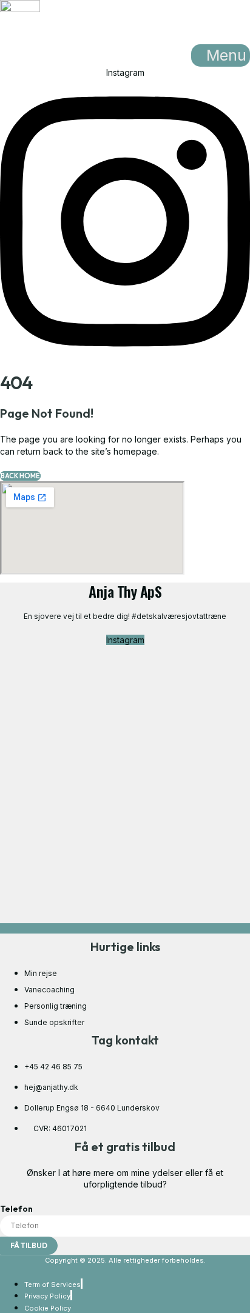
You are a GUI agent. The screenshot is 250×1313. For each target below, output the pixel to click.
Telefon (16, 1208)
